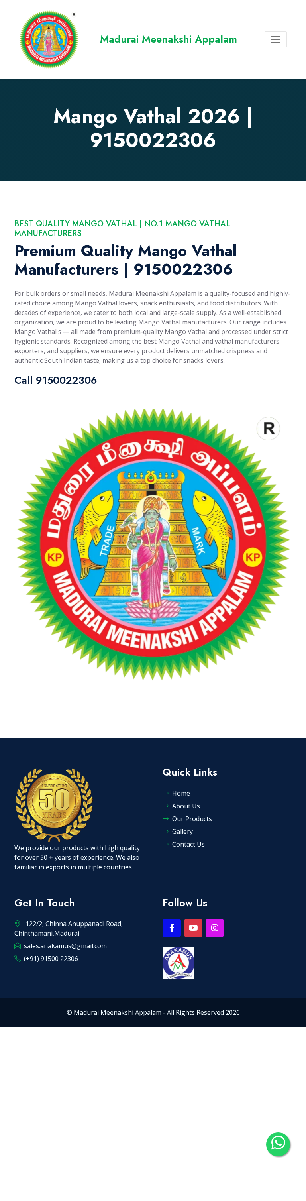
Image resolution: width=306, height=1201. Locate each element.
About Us (186, 806)
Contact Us (188, 844)
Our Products (192, 818)
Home (181, 793)
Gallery (182, 831)
